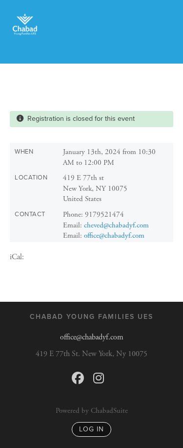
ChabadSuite (109, 410)
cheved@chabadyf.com (116, 225)
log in (91, 429)
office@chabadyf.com (114, 235)
